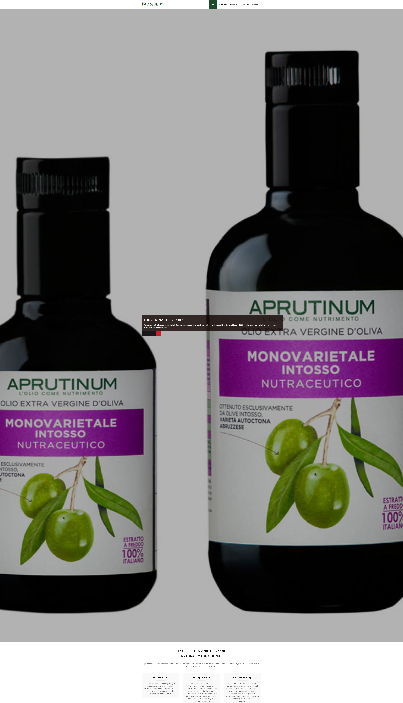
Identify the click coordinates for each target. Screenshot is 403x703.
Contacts (245, 5)
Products (233, 5)
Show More (148, 334)
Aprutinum (223, 5)
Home (213, 5)
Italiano (255, 5)
